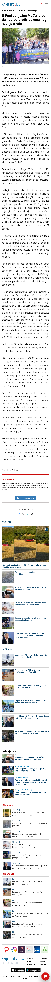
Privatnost (31, 965)
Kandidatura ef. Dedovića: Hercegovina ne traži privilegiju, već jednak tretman (32, 717)
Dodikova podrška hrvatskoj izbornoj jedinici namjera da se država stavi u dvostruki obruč (30, 635)
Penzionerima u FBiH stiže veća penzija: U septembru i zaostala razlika (32, 732)
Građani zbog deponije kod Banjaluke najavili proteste (30, 573)
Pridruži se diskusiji (27, 498)
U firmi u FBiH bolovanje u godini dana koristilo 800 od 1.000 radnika (30, 604)
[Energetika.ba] (45, 949)
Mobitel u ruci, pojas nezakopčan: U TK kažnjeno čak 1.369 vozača (30, 588)
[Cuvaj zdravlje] (29, 949)
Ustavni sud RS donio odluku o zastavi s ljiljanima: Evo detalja (31, 656)
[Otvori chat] (45, 976)
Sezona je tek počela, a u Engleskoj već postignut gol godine (30, 619)
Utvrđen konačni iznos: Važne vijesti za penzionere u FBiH (30, 687)
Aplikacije (43, 961)
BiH (18, 810)
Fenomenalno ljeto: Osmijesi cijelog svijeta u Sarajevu (30, 793)
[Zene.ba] (21, 949)
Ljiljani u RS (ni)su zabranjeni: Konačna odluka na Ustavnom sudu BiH (30, 702)
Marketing (44, 958)
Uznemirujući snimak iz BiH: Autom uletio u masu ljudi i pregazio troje (24, 566)
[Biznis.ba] (37, 949)
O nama (30, 958)
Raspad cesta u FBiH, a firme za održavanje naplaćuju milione (27, 671)
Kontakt (43, 965)
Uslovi (29, 961)
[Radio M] (6, 949)
